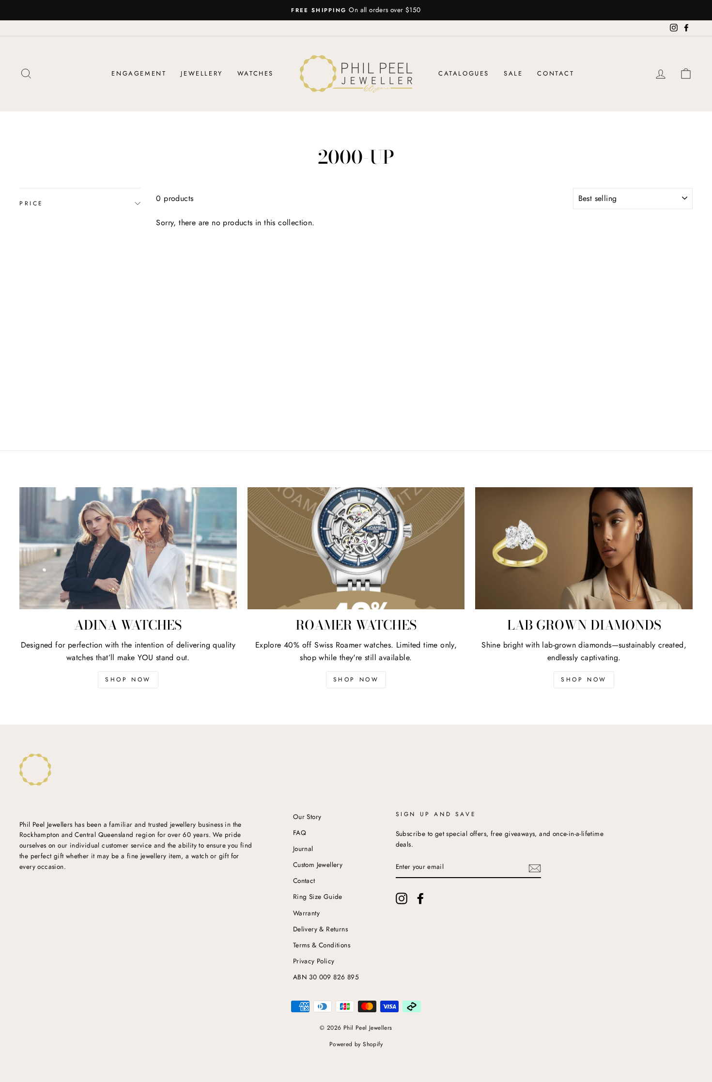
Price (31, 203)
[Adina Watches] (128, 548)
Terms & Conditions (321, 945)
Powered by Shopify (356, 1044)
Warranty (306, 913)
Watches (255, 73)
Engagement (138, 73)
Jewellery (201, 73)
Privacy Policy (314, 961)
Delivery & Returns (320, 929)
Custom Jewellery (317, 864)
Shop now (356, 679)
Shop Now (128, 679)
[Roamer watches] (356, 548)
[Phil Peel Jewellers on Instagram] (401, 898)
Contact (555, 73)
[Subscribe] (534, 867)
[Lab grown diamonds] (584, 548)
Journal (303, 848)
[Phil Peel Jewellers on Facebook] (420, 898)
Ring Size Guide (317, 896)
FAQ (299, 832)
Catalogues (463, 73)
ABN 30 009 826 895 (326, 977)
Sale (513, 73)
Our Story (307, 816)
